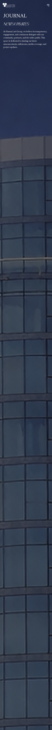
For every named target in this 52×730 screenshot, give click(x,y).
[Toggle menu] (48, 5)
